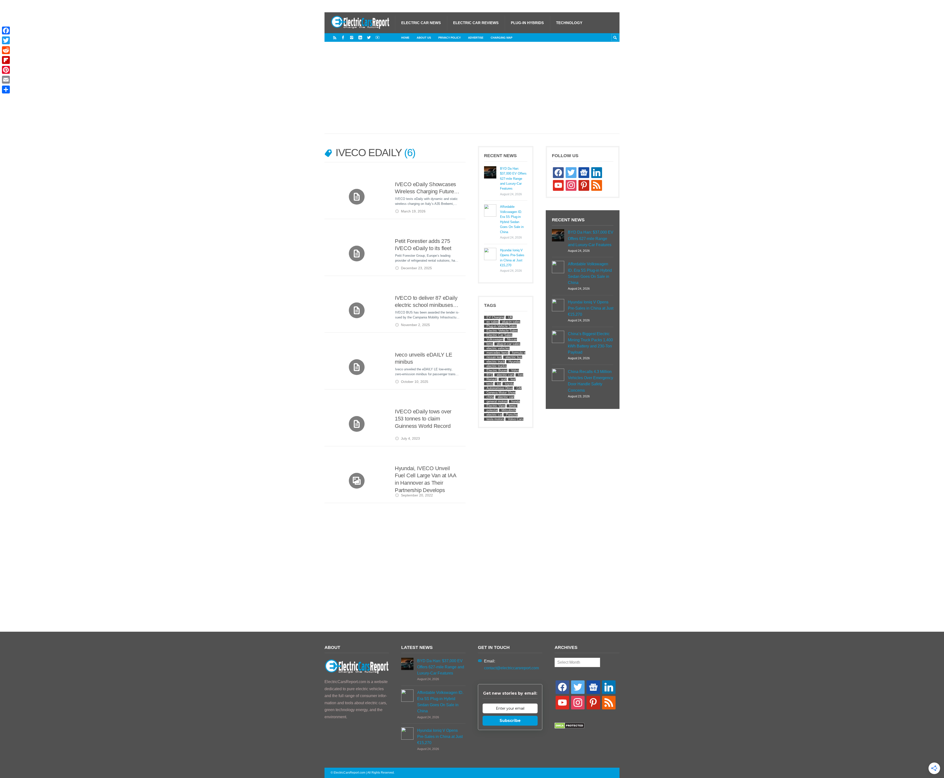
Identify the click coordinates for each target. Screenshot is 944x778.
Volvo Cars (515, 419)
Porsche (512, 414)
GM (519, 388)
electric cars (505, 374)
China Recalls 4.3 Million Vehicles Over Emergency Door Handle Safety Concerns (590, 381)
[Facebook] (343, 37)
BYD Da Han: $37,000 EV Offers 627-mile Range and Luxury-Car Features (513, 179)
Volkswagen (495, 339)
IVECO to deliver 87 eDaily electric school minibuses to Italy (427, 302)
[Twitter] (369, 37)
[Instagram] (351, 37)
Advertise (475, 37)
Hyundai (514, 361)
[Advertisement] (472, 92)
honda (515, 401)
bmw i (513, 405)
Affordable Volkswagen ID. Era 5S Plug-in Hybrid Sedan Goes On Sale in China (512, 219)
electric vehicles (498, 348)
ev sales (493, 321)
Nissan (512, 339)
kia (499, 383)
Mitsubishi (509, 410)
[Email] (6, 80)
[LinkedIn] (360, 37)
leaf (513, 379)
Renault (492, 379)
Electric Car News (421, 23)
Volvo (515, 370)
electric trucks (497, 366)
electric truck (496, 361)
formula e (518, 352)
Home (405, 37)
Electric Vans (496, 405)
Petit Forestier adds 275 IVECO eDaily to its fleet (423, 245)
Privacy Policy (449, 37)
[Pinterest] (6, 70)
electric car (494, 414)
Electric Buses (497, 370)
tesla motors (495, 419)
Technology (569, 23)
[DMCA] (569, 727)
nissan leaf (494, 357)
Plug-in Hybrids (527, 23)
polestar (492, 410)
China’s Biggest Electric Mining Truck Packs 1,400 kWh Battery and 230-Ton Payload (590, 343)
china (490, 397)
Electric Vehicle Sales (502, 330)
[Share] (6, 89)
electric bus (514, 357)
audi (504, 379)
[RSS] (335, 37)
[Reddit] (6, 50)
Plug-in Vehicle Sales (502, 326)
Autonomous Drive (500, 388)
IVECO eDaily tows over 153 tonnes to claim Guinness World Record (423, 418)
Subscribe (510, 720)
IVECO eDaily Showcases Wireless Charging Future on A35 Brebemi (425, 188)
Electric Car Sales (499, 335)
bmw (490, 343)
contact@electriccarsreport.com (511, 668)
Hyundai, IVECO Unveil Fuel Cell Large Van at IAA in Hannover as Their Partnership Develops (425, 479)
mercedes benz (497, 352)
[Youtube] (377, 37)
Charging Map (501, 37)
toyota (509, 383)
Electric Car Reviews (476, 23)
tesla (490, 383)
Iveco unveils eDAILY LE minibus (423, 358)
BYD (490, 374)
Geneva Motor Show (501, 392)
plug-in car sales (508, 343)
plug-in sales (511, 321)
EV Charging (495, 317)
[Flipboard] (6, 60)
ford (520, 374)
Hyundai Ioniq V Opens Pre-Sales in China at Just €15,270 (512, 257)
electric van (506, 397)
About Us (424, 37)
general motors (497, 401)
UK (510, 317)
